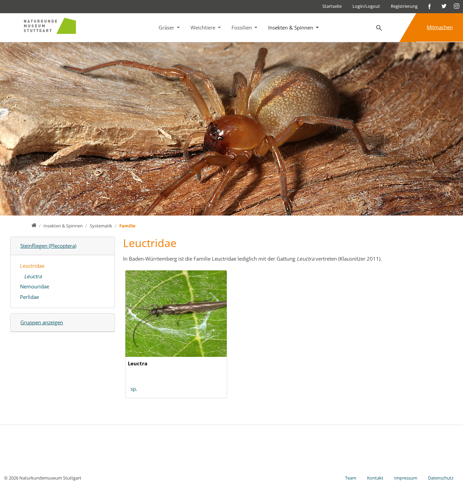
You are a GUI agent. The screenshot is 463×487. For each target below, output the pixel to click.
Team (350, 478)
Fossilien (242, 27)
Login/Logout (366, 6)
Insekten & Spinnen (291, 27)
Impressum (405, 478)
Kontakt (375, 478)
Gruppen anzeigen (41, 322)
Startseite (332, 6)
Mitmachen (440, 27)
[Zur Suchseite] (379, 28)
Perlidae (29, 296)
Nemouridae (34, 286)
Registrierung (404, 6)
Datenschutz (441, 478)
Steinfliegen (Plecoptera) (48, 245)
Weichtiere (203, 27)
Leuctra (33, 276)
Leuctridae (32, 265)
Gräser (167, 27)
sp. (133, 388)
